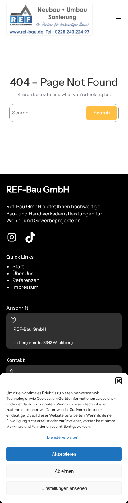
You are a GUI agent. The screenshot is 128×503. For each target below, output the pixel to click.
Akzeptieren (64, 454)
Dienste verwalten (62, 437)
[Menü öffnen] (118, 19)
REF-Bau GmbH (37, 189)
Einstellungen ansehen (64, 488)
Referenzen (25, 280)
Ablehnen (64, 471)
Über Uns (23, 273)
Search (102, 112)
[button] (119, 381)
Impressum (25, 287)
